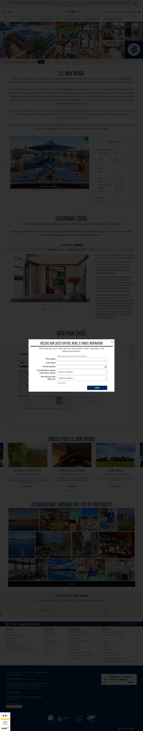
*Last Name (51, 363)
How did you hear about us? (48, 377)
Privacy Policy (61, 383)
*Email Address (49, 366)
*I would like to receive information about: (46, 371)
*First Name (50, 359)
